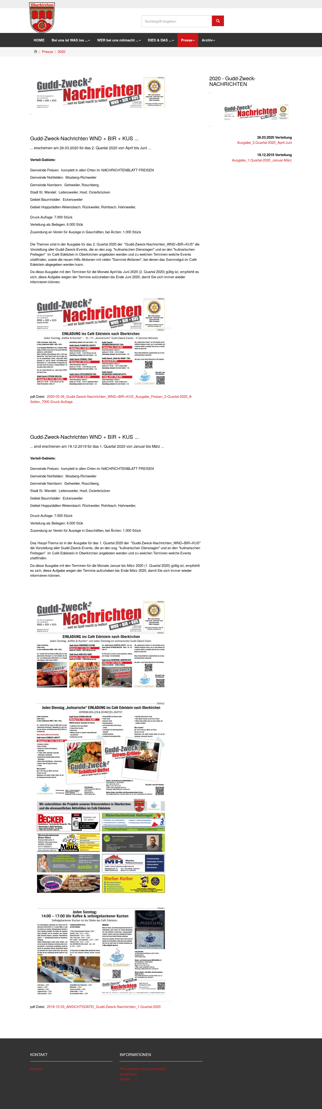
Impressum (128, 1073)
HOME (39, 40)
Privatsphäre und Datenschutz (143, 1068)
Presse (47, 51)
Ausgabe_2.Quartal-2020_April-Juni (264, 142)
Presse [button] (186, 40)
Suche (125, 1078)
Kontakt (36, 1068)
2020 (61, 51)
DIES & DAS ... (160, 40)
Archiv (207, 40)
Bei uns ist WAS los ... (70, 40)
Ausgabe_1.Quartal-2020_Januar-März (262, 159)
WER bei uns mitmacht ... (117, 40)
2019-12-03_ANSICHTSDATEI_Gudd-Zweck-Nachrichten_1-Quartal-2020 (104, 1006)
